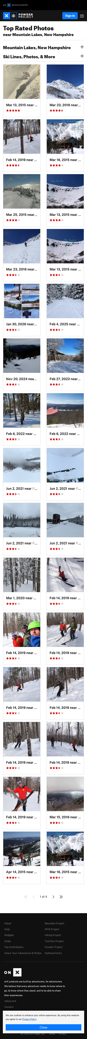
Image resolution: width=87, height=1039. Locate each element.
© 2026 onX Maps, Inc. (33, 1033)
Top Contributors (13, 947)
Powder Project (53, 947)
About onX (10, 1001)
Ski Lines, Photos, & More (29, 56)
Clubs (7, 941)
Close (43, 1027)
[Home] (20, 15)
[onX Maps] (12, 975)
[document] (43, 1022)
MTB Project (52, 929)
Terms (52, 1033)
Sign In (70, 15)
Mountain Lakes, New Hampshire (37, 47)
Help (7, 929)
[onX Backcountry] (15, 5)
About (7, 923)
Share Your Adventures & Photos (23, 953)
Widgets (9, 935)
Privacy (62, 1033)
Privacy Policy (29, 1019)
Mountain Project (54, 923)
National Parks (53, 953)
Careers (9, 1006)
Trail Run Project (54, 941)
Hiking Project (53, 935)
